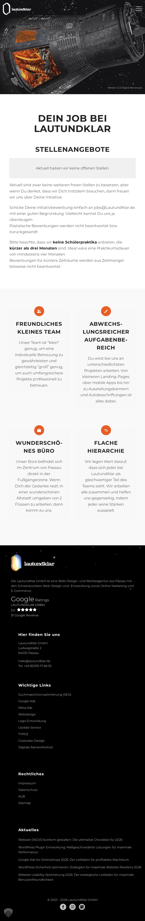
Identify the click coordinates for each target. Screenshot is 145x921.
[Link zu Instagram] (72, 907)
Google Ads (26, 701)
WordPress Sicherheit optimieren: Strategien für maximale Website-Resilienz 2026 (79, 867)
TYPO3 (23, 734)
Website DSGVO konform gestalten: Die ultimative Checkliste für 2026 (70, 840)
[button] (8, 912)
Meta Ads (25, 708)
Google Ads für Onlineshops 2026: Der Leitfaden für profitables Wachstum (73, 859)
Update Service (29, 727)
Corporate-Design (31, 740)
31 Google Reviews (25, 615)
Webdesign (27, 714)
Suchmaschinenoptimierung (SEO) (44, 694)
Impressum (27, 783)
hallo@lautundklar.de (34, 661)
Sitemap (24, 803)
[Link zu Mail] (82, 907)
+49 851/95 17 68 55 (38, 666)
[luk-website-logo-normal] (17, 8)
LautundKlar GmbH (28, 607)
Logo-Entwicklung (32, 721)
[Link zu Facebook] (63, 907)
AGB (21, 796)
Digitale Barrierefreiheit (35, 747)
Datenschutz (28, 790)
